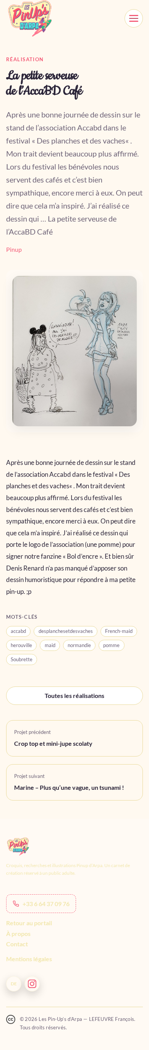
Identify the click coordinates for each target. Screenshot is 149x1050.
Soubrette (21, 659)
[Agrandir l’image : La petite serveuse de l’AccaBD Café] (74, 351)
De (14, 983)
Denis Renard (25, 568)
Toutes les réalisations (74, 695)
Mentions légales (29, 958)
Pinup (14, 249)
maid (50, 645)
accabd (18, 631)
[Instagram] (32, 983)
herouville (21, 645)
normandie (79, 645)
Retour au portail (29, 922)
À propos (18, 933)
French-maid (119, 631)
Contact (17, 943)
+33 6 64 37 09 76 (46, 903)
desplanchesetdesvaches (66, 631)
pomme (111, 645)
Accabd (60, 474)
